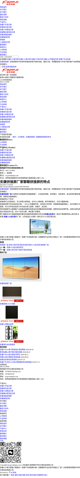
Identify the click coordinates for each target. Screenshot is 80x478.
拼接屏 (2, 40)
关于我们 (3, 9)
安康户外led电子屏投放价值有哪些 (13, 349)
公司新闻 (3, 50)
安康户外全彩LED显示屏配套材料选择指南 (16, 362)
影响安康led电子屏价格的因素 (11, 352)
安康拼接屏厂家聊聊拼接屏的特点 (38, 137)
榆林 (35, 475)
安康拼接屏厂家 (6, 62)
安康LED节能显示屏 (50, 59)
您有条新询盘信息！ (10, 67)
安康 (20, 475)
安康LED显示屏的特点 (15, 247)
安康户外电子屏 (37, 59)
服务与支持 (4, 17)
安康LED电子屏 (25, 59)
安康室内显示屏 (6, 27)
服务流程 (3, 14)
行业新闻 (3, 52)
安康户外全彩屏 (64, 59)
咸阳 (16, 475)
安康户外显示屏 (6, 24)
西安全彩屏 (23, 245)
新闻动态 (3, 431)
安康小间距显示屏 (6, 30)
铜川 (46, 475)
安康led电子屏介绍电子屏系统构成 (19, 250)
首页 (14, 137)
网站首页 (3, 7)
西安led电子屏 (14, 245)
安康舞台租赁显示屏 (7, 32)
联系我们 (3, 55)
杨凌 (31, 475)
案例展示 (3, 45)
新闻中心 (3, 47)
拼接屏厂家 (4, 245)
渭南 (23, 475)
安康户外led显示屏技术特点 (10, 354)
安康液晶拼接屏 (6, 35)
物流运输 (3, 19)
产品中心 (3, 22)
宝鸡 (27, 475)
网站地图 (3, 438)
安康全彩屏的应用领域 (8, 359)
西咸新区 (40, 475)
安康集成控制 (5, 37)
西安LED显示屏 (34, 245)
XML (2, 440)
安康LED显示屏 (13, 59)
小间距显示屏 (5, 42)
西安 (12, 475)
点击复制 (25, 465)
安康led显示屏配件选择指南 (10, 357)
